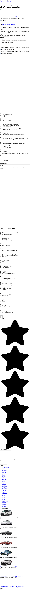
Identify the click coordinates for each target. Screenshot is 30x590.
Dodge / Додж (4, 473)
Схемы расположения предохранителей (5, 1)
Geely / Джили (4, 476)
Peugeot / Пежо (4, 492)
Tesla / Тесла (3, 503)
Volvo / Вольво (4, 506)
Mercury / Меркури (4, 488)
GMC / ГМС (3, 477)
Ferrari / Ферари (4, 474)
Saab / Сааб (3, 497)
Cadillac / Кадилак (4, 470)
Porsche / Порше (4, 494)
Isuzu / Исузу (3, 480)
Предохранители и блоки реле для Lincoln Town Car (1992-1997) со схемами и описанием (12, 556)
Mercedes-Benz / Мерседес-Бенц (6, 487)
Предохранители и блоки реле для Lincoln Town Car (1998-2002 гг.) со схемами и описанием (12, 546)
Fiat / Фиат (3, 475)
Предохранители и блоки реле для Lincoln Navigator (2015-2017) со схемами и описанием (12, 576)
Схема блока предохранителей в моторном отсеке (8, 24)
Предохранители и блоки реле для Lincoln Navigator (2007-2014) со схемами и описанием (12, 586)
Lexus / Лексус (4, 485)
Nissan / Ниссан (4, 490)
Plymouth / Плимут (4, 493)
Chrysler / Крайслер (4, 471)
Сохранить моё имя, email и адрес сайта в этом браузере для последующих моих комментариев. (14, 460)
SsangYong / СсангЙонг (5, 501)
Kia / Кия (3, 483)
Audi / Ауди (3, 468)
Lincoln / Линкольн (14, 16)
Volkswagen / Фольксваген (5, 505)
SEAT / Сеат (3, 499)
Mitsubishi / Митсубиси (5, 489)
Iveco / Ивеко (3, 481)
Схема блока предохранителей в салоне (7, 23)
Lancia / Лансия (4, 484)
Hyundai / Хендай (4, 479)
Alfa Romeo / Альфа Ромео (5, 467)
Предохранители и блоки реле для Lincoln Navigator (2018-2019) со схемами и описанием (12, 566)
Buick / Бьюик (4, 469)
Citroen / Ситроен (4, 472)
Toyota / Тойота (4, 504)
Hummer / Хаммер (4, 478)
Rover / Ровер (3, 496)
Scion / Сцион (4, 498)
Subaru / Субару (4, 502)
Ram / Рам (3, 495)
